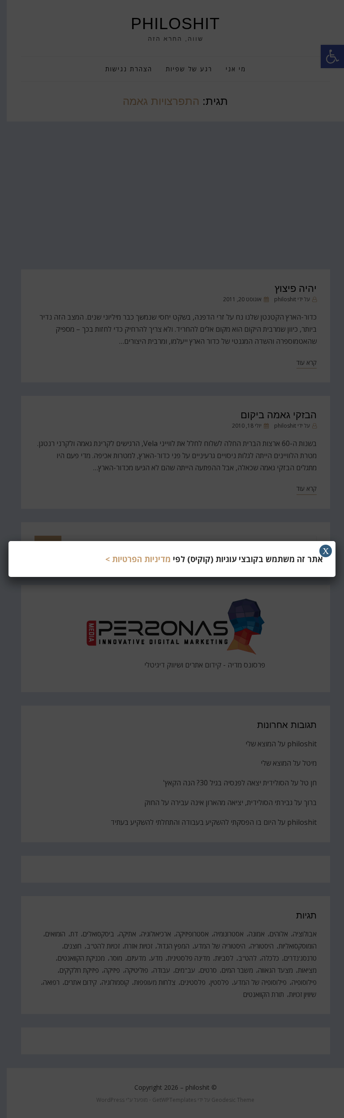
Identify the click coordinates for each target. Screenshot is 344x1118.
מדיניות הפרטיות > (138, 559)
